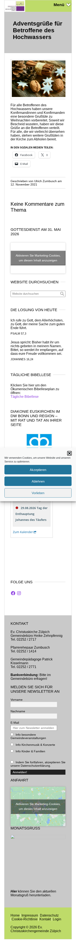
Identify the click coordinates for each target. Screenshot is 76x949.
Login (57, 919)
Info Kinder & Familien (30, 751)
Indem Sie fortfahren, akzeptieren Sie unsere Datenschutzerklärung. (38, 764)
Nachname (18, 711)
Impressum (30, 915)
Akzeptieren (38, 469)
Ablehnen (38, 481)
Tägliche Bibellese (25, 396)
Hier (14, 891)
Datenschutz (49, 915)
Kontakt (45, 919)
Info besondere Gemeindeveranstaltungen (28, 736)
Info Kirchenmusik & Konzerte (35, 744)
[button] (69, 453)
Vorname (17, 699)
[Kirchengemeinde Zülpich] (14, 10)
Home (15, 915)
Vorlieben (38, 493)
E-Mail (15, 722)
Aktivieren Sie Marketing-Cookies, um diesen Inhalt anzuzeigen (38, 258)
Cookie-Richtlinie (25, 919)
